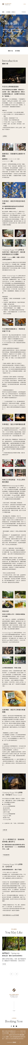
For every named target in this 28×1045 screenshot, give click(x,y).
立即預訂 (5, 136)
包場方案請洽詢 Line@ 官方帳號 (11, 915)
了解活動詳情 (6, 854)
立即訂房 (5, 830)
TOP (14, 1010)
